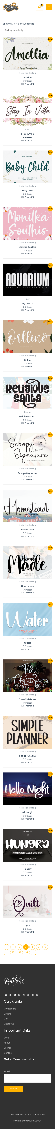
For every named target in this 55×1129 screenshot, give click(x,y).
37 (13, 952)
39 (27, 952)
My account (10, 1008)
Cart (6, 1018)
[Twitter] (10, 995)
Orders (7, 1013)
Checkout (9, 1023)
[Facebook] (19, 995)
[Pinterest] (32, 995)
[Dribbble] (28, 995)
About (7, 1042)
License (7, 1047)
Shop (6, 1037)
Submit (13, 1088)
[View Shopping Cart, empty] (39, 7)
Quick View (27, 67)
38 (20, 952)
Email (7, 1071)
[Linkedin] (15, 995)
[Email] (37, 995)
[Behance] (24, 995)
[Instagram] (6, 995)
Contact (8, 1053)
